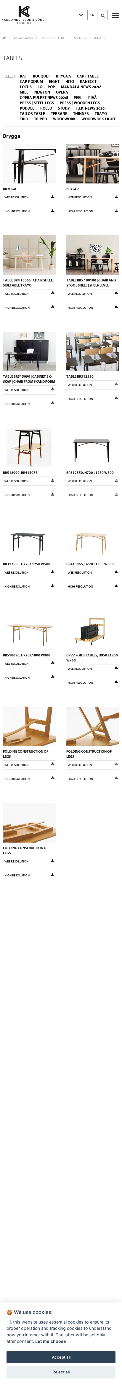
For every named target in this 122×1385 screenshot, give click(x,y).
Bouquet (41, 76)
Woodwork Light (98, 119)
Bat (23, 76)
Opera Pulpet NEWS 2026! (44, 97)
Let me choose (50, 1341)
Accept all (61, 1357)
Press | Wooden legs (80, 103)
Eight (54, 81)
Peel (78, 97)
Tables (77, 38)
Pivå (92, 97)
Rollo (46, 108)
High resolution (17, 211)
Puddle (27, 108)
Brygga (95, 38)
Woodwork (64, 119)
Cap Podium (31, 81)
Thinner (81, 113)
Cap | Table (88, 76)
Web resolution (16, 197)
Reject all (61, 1372)
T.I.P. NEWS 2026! (90, 108)
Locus (26, 87)
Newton (42, 92)
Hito (69, 81)
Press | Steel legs (37, 103)
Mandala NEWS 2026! (81, 87)
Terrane (59, 113)
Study (64, 108)
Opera (62, 92)
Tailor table (32, 113)
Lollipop (46, 87)
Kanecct (88, 81)
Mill (24, 92)
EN (92, 15)
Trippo (40, 119)
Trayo (101, 113)
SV (81, 15)
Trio (24, 119)
